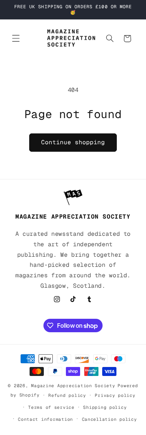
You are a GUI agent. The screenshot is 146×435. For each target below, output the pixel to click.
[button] (15, 38)
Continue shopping (73, 142)
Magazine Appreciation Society (73, 385)
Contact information (45, 419)
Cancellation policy (109, 419)
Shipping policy (105, 407)
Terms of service (51, 407)
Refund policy (67, 395)
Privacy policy (115, 395)
